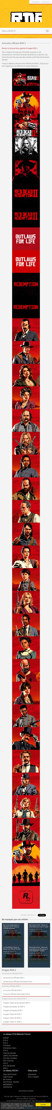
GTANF (6, 1038)
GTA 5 (5, 1043)
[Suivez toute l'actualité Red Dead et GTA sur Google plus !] (40, 6)
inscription (36, 2)
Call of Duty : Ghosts (11, 1082)
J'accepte (43, 1104)
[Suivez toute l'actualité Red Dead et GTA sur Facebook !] (31, 6)
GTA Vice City (8, 1061)
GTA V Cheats (33, 1077)
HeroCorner (7, 1087)
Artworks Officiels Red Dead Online (16, 994)
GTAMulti (6, 1045)
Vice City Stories (9, 1053)
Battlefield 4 (7, 1084)
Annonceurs (23, 1091)
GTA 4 (5, 1051)
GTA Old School (9, 1066)
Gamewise (32, 1074)
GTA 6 (5, 1040)
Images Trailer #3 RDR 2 (12, 1014)
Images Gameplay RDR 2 (12, 1010)
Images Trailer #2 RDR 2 (12, 1018)
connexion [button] (46, 2)
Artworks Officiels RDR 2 (12, 990)
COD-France (7, 1077)
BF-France (7, 1079)
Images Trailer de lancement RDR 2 (16, 1003)
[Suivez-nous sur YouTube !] (44, 6)
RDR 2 (5, 1068)
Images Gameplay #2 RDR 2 (14, 1007)
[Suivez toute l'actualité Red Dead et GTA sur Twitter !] (35, 6)
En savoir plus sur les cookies (33, 1108)
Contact (30, 1091)
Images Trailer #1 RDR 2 (12, 1022)
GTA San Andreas (10, 1058)
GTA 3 (5, 1063)
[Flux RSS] (49, 6)
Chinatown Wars (9, 1048)
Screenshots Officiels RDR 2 (13, 978)
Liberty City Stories (10, 1056)
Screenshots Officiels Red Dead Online (17, 982)
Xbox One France (9, 1074)
